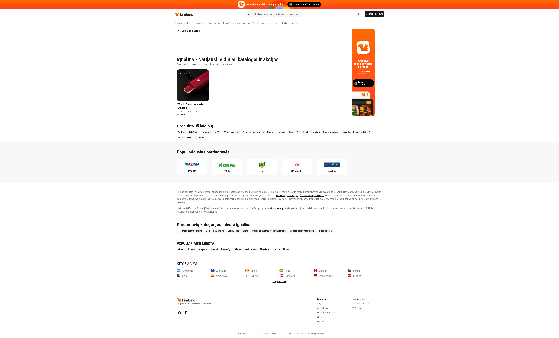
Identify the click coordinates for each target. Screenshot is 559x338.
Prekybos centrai (182, 23)
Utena (286, 249)
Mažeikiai (264, 249)
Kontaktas (322, 308)
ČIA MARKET (306, 195)
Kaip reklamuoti (360, 303)
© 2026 (242, 333)
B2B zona (357, 308)
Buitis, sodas (214, 23)
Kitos (276, 23)
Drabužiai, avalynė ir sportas (236, 23)
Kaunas (191, 249)
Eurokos (319, 195)
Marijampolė (250, 249)
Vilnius (181, 249)
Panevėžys (226, 249)
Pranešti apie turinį (327, 312)
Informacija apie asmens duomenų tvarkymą (305, 333)
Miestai (295, 23)
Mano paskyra (376, 14)
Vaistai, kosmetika (261, 23)
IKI (297, 195)
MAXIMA (280, 195)
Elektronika (199, 23)
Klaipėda (203, 249)
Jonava (276, 249)
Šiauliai (214, 249)
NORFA (290, 195)
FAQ (319, 303)
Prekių (285, 23)
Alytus (238, 249)
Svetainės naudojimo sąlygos (269, 333)
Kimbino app (277, 208)
